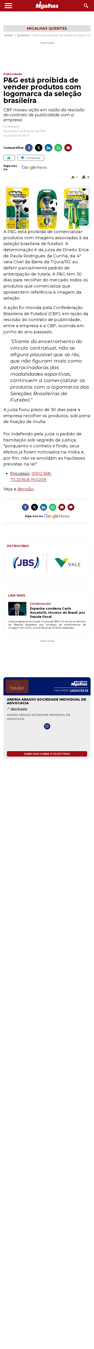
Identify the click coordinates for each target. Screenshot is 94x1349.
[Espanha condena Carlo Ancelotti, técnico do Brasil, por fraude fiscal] (19, 610)
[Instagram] (47, 726)
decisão (25, 489)
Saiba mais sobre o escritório (47, 753)
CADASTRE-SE (79, 690)
